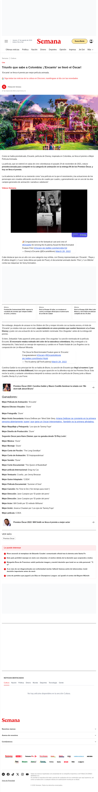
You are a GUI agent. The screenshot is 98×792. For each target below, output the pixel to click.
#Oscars (38, 248)
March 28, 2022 (63, 251)
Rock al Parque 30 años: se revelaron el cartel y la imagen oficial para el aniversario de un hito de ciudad (54, 312)
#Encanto (26, 245)
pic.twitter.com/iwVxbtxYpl (54, 248)
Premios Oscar (8, 538)
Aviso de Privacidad (11, 781)
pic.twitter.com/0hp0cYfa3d (35, 358)
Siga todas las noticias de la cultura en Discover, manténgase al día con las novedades (41, 78)
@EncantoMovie (53, 355)
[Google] (3, 774)
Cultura (13, 58)
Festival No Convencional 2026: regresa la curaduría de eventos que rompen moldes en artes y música (18, 312)
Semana (5, 58)
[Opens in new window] (8, 774)
